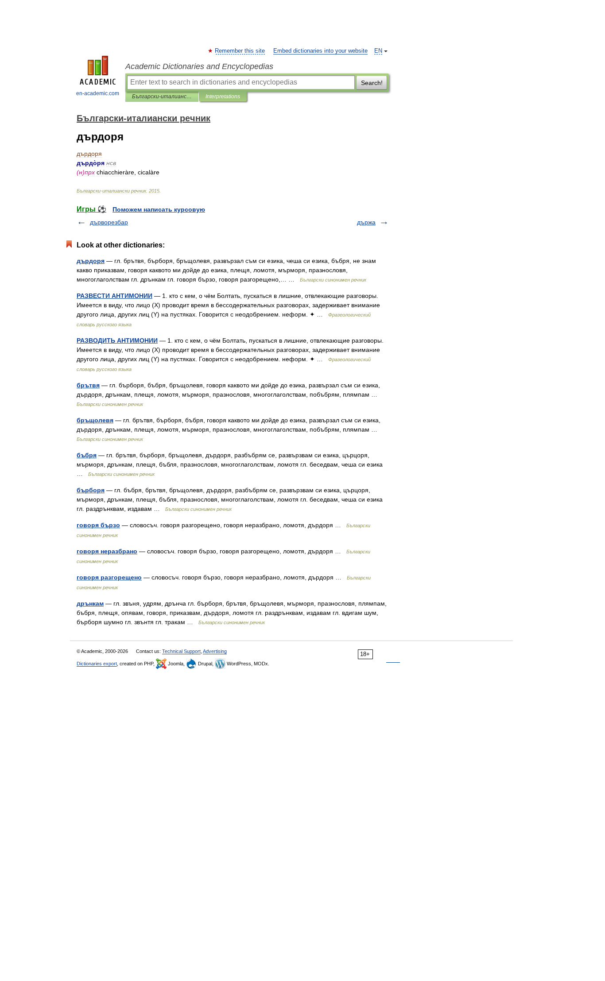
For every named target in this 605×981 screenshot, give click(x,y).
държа (366, 222)
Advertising (215, 651)
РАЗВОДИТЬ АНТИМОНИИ (117, 340)
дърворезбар (109, 222)
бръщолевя (95, 420)
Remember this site (240, 51)
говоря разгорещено (109, 577)
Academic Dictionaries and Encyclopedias (199, 66)
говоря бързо (98, 525)
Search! (372, 82)
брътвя (88, 385)
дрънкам (90, 603)
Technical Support (181, 651)
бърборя (91, 490)
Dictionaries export (97, 663)
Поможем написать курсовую (158, 209)
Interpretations (223, 96)
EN (378, 51)
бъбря (87, 455)
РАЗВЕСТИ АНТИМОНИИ (114, 295)
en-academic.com (97, 93)
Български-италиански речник (162, 96)
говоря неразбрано (107, 551)
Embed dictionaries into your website (320, 51)
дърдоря (91, 260)
